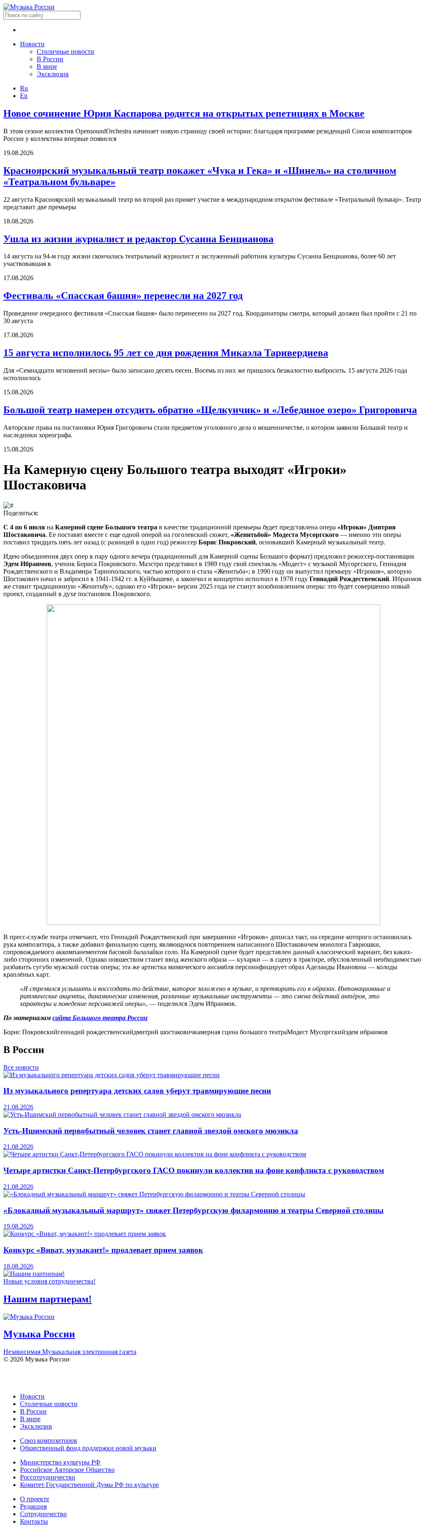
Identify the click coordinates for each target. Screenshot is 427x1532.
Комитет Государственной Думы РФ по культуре (89, 1484)
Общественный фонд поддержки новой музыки (88, 1448)
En (24, 95)
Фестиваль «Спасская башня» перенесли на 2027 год (123, 295)
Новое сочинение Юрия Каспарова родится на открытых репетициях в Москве (183, 113)
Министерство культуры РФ (60, 1462)
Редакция (33, 1506)
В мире (47, 66)
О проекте (34, 1498)
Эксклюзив (53, 74)
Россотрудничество (47, 1477)
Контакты (34, 1521)
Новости (32, 44)
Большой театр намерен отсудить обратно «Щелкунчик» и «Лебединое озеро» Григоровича (210, 409)
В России (50, 59)
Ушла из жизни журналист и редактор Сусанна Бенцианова (138, 238)
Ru (24, 88)
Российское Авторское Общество (67, 1469)
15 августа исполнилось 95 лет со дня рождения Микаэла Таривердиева (165, 352)
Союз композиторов (48, 1440)
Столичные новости (65, 51)
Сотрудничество (43, 1513)
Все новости (21, 1067)
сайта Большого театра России (100, 1017)
